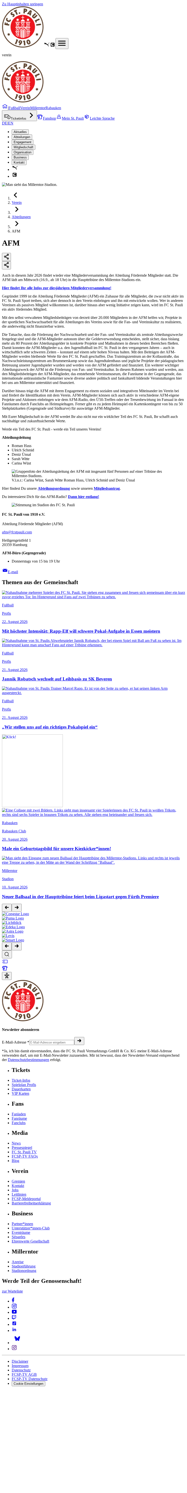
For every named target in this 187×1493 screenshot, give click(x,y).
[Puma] (13, 918)
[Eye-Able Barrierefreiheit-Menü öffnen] (7, 976)
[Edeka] (13, 927)
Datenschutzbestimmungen (28, 1060)
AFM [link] (16, 231)
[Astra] (12, 931)
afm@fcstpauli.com (17, 532)
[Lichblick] (11, 923)
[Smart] (13, 940)
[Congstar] (15, 914)
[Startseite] (23, 46)
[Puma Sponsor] (47, 46)
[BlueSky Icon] (17, 1343)
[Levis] (8, 936)
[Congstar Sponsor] (53, 46)
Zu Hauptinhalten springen (22, 4)
